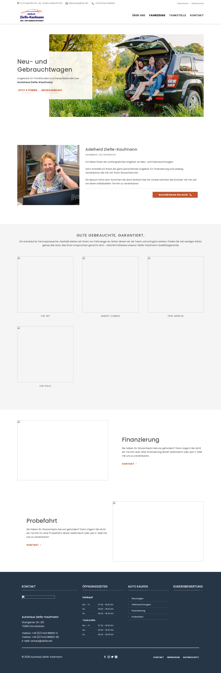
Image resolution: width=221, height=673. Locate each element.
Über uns (138, 15)
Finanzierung (138, 610)
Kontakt (197, 15)
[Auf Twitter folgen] (112, 657)
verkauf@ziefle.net (41, 641)
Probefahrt (137, 616)
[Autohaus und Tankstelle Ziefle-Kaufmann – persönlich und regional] (45, 15)
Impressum (182, 3)
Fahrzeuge (157, 15)
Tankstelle (177, 15)
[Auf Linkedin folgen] (116, 657)
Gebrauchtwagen (141, 604)
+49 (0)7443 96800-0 (45, 633)
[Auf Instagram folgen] (108, 657)
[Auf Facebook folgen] (105, 657)
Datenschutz (198, 3)
